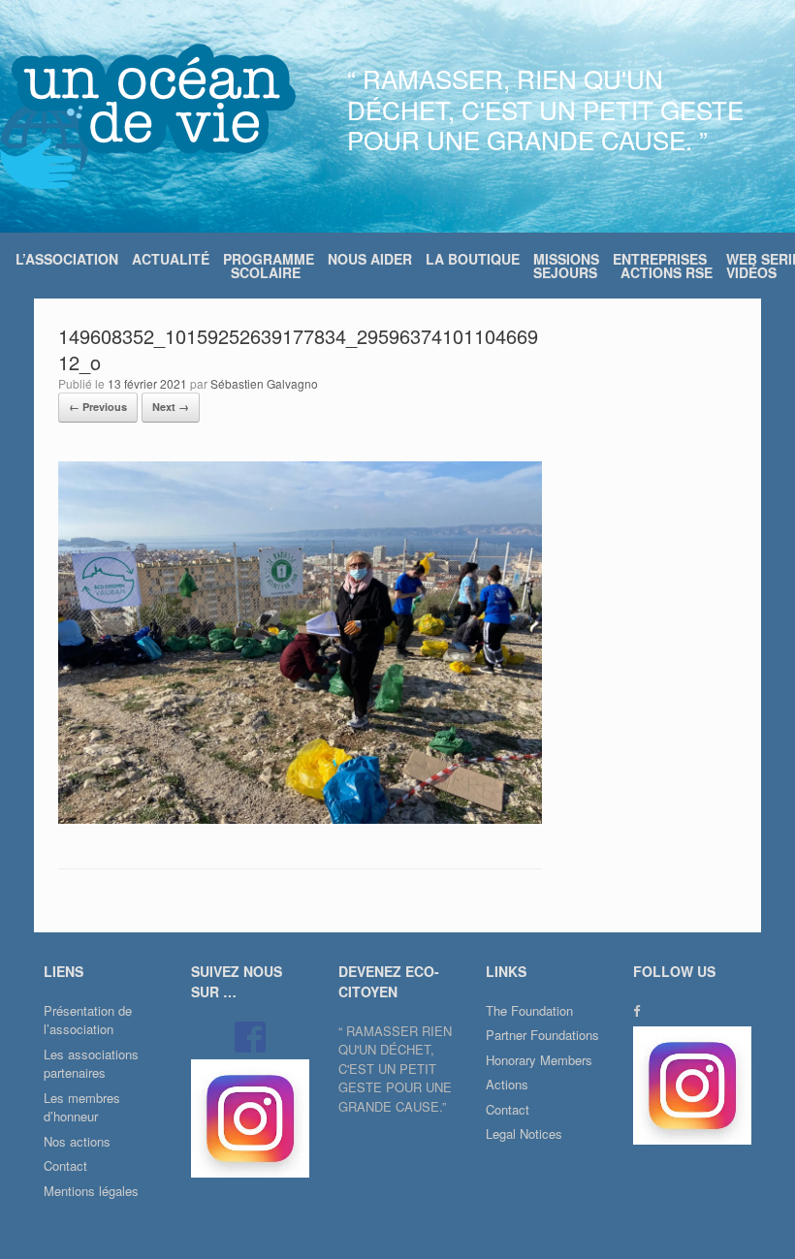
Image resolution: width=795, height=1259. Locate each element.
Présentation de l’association (88, 1020)
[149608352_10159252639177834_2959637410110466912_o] (300, 818)
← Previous (98, 406)
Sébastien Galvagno (264, 383)
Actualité (170, 258)
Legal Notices (524, 1133)
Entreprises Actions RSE (663, 265)
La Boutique (473, 258)
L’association (67, 258)
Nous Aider (370, 258)
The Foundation (529, 1010)
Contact (65, 1165)
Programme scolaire (268, 265)
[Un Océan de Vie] (148, 116)
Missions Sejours (566, 265)
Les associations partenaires (91, 1064)
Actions (507, 1084)
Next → (170, 406)
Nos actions (77, 1141)
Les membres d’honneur (82, 1107)
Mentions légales (91, 1190)
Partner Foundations (542, 1034)
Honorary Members (539, 1060)
